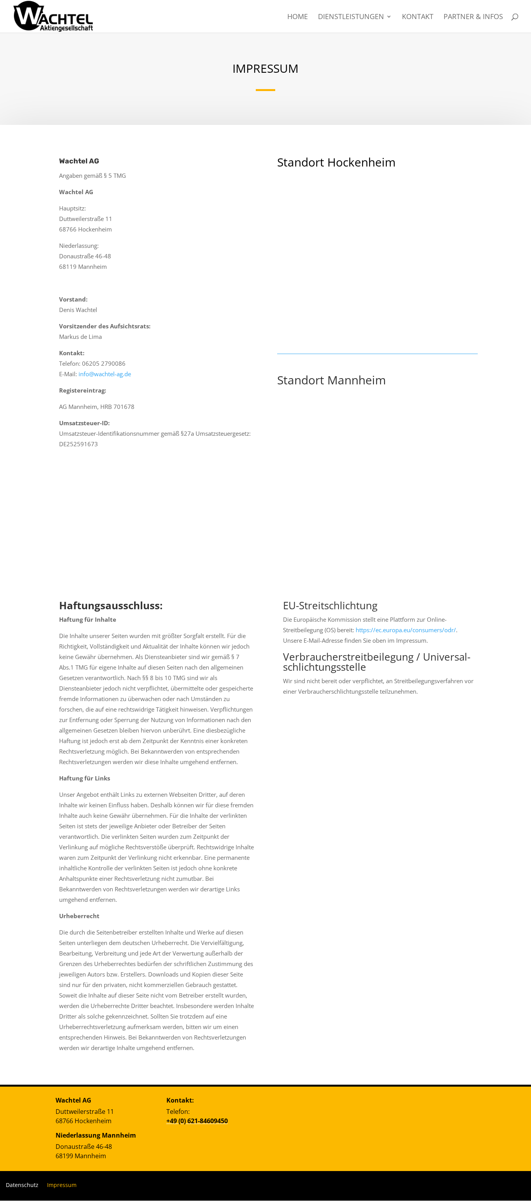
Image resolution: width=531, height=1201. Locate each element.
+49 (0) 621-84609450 (197, 1121)
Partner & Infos (473, 17)
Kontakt (417, 17)
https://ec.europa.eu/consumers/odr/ (406, 630)
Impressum (62, 1184)
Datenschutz (22, 1184)
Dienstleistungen (351, 17)
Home (297, 17)
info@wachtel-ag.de (105, 374)
